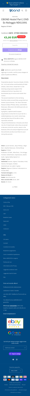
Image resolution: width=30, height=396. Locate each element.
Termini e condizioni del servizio (16, 387)
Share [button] (15, 187)
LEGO (4, 225)
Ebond (14, 382)
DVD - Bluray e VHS (8, 206)
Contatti (5, 243)
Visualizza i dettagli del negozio (9, 64)
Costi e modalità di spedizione (11, 254)
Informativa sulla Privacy (10, 266)
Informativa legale (23, 389)
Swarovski (6, 221)
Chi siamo (6, 239)
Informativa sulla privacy (14, 384)
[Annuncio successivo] (27, 4)
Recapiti (24, 384)
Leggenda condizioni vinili (10, 269)
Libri (4, 213)
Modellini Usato (7, 217)
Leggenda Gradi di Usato (10, 273)
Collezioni (6, 229)
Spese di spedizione (14, 40)
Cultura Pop (6, 202)
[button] (3, 10)
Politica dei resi (7, 262)
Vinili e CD (6, 210)
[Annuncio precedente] (3, 4)
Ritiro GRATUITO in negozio (10, 258)
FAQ (4, 277)
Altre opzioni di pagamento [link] (15, 54)
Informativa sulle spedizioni (11, 389)
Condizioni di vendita (9, 247)
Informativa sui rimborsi (15, 392)
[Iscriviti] (25, 348)
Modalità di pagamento (9, 250)
